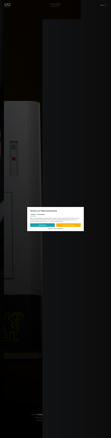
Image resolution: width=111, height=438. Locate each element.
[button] (42, 225)
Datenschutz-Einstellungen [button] (48, 221)
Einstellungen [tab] (41, 214)
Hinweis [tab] (33, 214)
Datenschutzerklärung (58, 228)
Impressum (50, 228)
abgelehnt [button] (74, 219)
